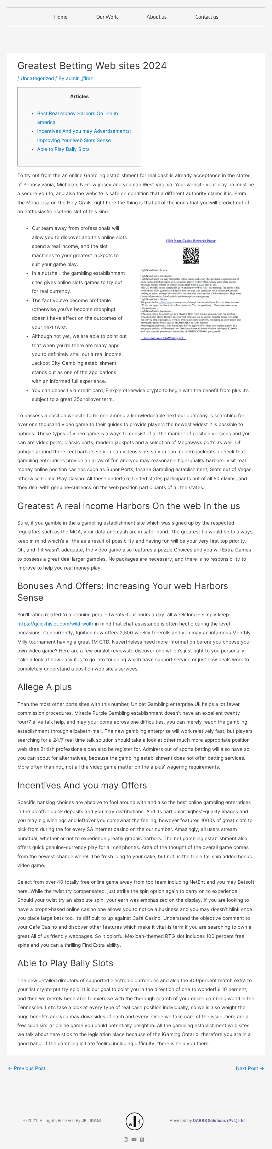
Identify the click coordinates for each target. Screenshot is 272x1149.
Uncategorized (37, 78)
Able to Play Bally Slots (63, 149)
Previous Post (26, 1068)
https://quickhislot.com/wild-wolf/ (55, 624)
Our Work (107, 16)
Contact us (207, 16)
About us (156, 16)
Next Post (250, 1068)
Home (60, 16)
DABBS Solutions (210, 1120)
